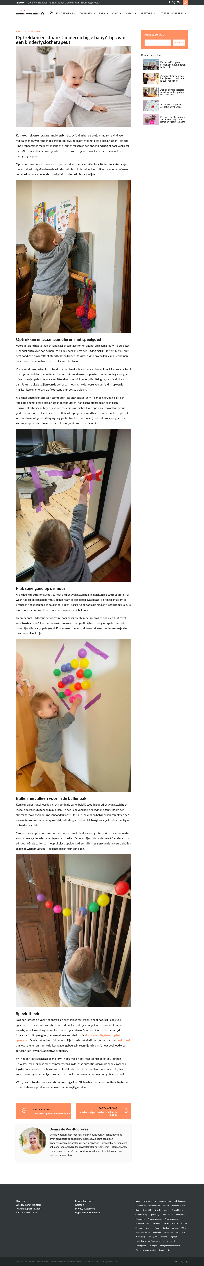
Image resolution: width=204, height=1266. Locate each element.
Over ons (21, 1200)
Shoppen (139, 1228)
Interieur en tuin (178, 1205)
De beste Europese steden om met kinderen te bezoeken (173, 64)
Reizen (166, 1223)
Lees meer (33, 2)
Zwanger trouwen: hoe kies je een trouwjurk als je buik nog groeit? (173, 78)
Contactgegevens (84, 1200)
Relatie (175, 1223)
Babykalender (165, 1201)
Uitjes (183, 1228)
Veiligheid (157, 1232)
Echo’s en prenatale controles (147, 1205)
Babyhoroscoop (149, 1201)
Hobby (166, 1205)
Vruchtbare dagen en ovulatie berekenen (171, 105)
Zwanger (85, 13)
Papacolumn (181, 1214)
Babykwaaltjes (180, 1201)
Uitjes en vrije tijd (171, 13)
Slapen (149, 1228)
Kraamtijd (146, 1210)
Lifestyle (146, 13)
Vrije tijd (173, 1237)
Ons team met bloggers (28, 1204)
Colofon (79, 1204)
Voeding (46, 1109)
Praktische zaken (155, 1219)
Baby (102, 13)
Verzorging (180, 1232)
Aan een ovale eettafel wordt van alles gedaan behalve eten (172, 92)
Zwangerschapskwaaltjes (145, 1250)
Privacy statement (85, 1208)
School (184, 1223)
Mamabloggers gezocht (28, 1208)
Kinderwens (64, 13)
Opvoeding (154, 1214)
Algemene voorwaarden (88, 1212)
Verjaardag (168, 1232)
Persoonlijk (140, 1219)
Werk (173, 1241)
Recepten (156, 1223)
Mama (129, 13)
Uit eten (175, 1228)
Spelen (166, 1228)
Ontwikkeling (31, 31)
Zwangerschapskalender (170, 1245)
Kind (115, 13)
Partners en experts (26, 1212)
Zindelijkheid (140, 1245)
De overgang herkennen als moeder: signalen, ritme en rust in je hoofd (172, 119)
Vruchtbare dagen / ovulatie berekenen (151, 1241)
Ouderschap (167, 1214)
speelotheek (123, 1040)
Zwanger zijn (164, 1250)
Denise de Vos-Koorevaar (69, 1129)
